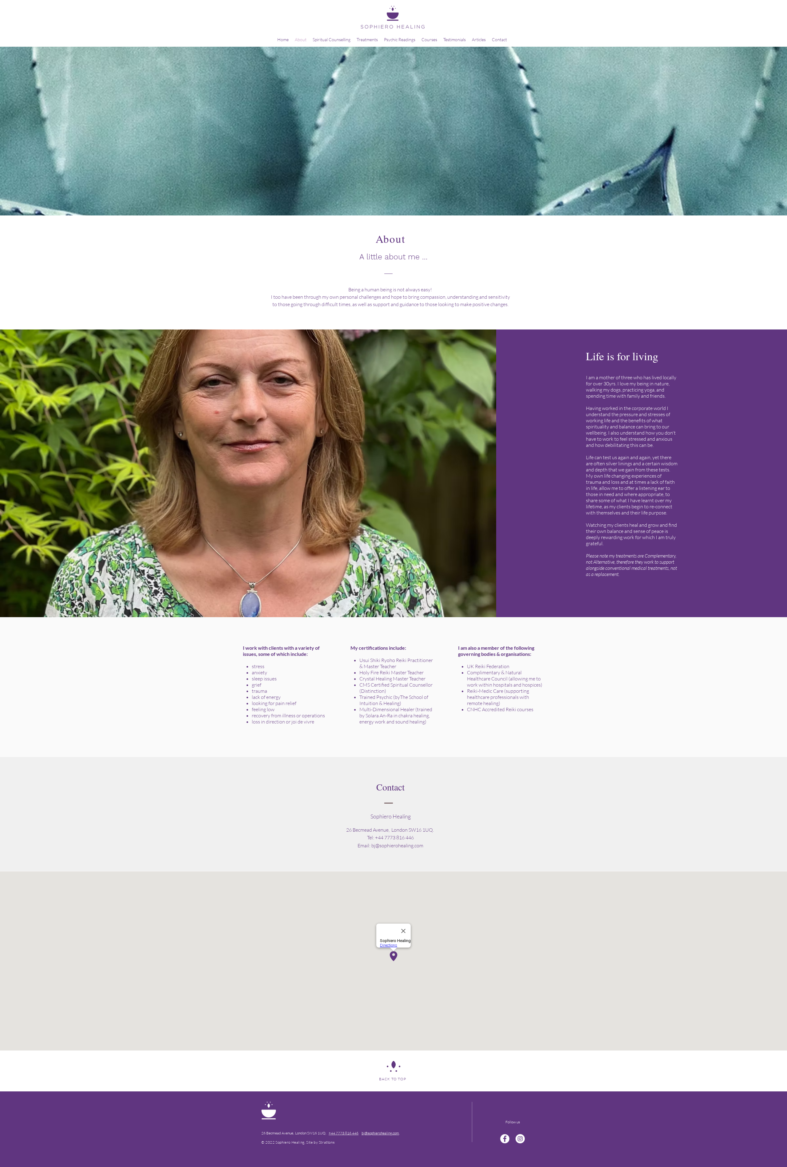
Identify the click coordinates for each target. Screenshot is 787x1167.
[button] (367, 39)
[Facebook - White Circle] (504, 1138)
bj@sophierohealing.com (397, 845)
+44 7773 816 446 (343, 1133)
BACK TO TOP (392, 1079)
